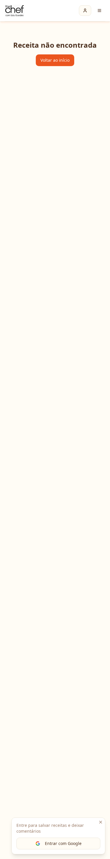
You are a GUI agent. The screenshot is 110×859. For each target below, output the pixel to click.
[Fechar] (100, 822)
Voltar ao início (55, 60)
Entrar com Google (63, 843)
